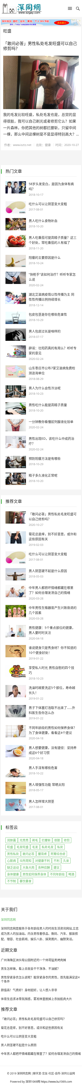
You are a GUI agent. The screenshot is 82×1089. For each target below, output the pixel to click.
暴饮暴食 (25, 881)
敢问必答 (28, 854)
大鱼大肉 (28, 867)
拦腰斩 (46, 840)
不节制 (11, 881)
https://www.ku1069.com (56, 1082)
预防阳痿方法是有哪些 (45, 458)
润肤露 (11, 840)
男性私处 (13, 854)
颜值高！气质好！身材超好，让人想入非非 (29, 990)
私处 (60, 847)
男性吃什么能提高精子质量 (48, 405)
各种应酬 (44, 867)
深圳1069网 (33, 1082)
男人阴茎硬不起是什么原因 (48, 571)
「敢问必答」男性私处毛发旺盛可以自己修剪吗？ (40, 46)
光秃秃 (24, 840)
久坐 (66, 860)
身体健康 (13, 874)
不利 (56, 860)
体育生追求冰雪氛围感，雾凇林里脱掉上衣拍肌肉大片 (36, 999)
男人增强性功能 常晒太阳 (47, 784)
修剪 (67, 840)
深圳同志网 (8, 919)
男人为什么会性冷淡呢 (45, 388)
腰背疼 (42, 854)
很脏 (57, 840)
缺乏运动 (13, 867)
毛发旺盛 (22, 847)
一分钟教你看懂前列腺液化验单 (51, 421)
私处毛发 (48, 847)
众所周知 (25, 860)
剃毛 (35, 840)
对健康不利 (42, 860)
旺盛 (10, 847)
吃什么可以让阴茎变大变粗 (48, 204)
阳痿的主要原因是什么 (45, 257)
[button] (70, 9)
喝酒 (71, 874)
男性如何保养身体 (34, 874)
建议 (56, 867)
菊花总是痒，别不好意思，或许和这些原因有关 (32, 1028)
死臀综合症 (58, 854)
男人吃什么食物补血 (43, 220)
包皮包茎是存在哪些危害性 (48, 314)
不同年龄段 (57, 874)
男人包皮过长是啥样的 (45, 331)
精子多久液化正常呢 (43, 475)
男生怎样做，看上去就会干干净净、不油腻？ (30, 968)
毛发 (35, 847)
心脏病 (11, 860)
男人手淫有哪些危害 (43, 767)
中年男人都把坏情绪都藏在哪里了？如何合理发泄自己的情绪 (41, 1053)
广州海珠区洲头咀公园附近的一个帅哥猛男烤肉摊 (33, 960)
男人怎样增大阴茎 (41, 801)
